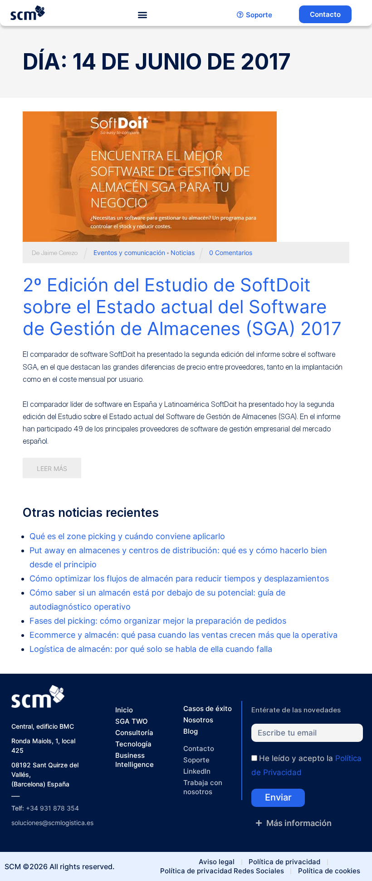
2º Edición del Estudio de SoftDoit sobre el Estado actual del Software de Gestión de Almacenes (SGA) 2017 (182, 307)
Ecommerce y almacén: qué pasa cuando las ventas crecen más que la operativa (183, 635)
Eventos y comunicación (129, 252)
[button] (142, 14)
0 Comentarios (230, 252)
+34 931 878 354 (52, 808)
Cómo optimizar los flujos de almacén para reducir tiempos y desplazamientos (179, 578)
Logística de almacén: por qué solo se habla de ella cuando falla (150, 649)
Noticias (183, 252)
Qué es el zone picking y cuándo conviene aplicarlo (127, 536)
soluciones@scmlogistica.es (52, 822)
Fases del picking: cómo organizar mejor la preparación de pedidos (157, 621)
